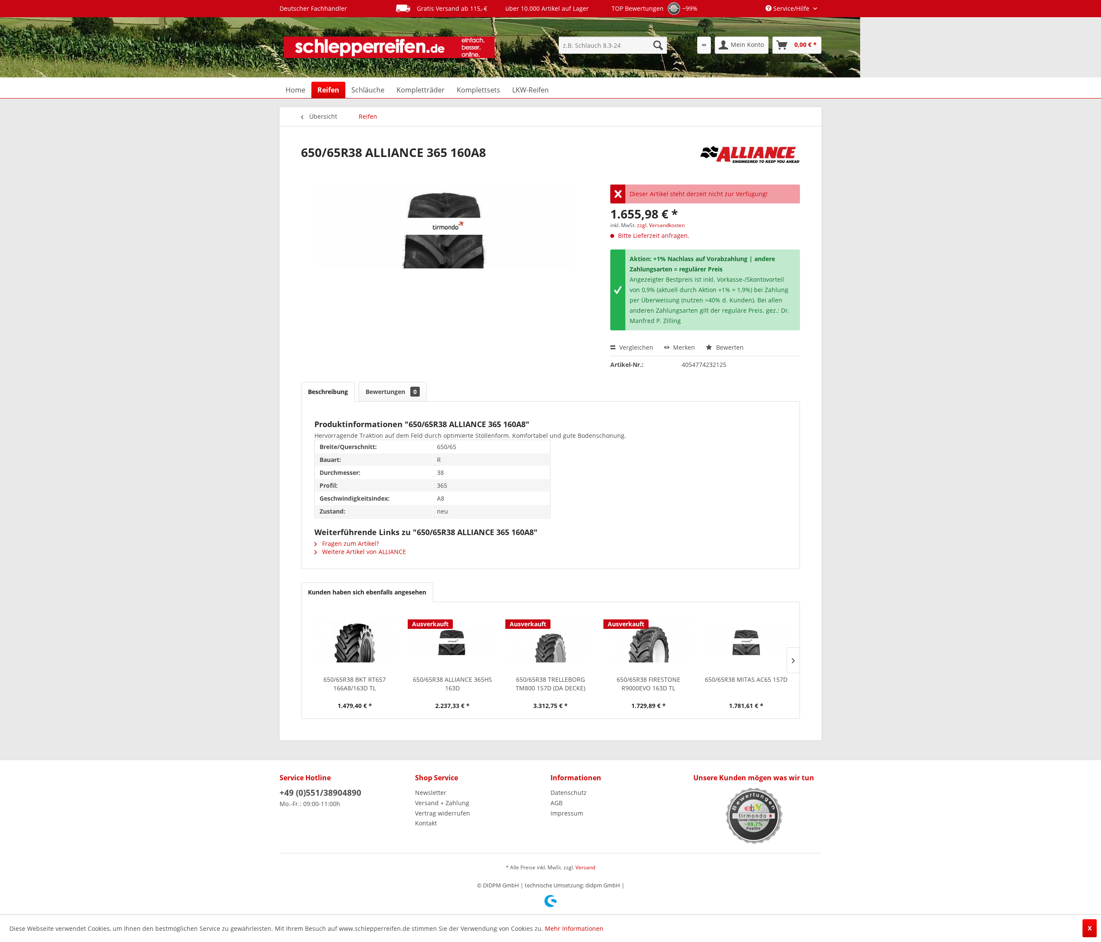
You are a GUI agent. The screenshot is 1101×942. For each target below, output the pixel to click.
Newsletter (430, 792)
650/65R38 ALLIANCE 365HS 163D (452, 683)
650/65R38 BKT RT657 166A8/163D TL (354, 683)
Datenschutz (568, 792)
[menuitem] (613, 45)
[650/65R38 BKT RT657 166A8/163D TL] (355, 641)
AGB (556, 803)
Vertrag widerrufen (442, 813)
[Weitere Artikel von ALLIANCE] (750, 161)
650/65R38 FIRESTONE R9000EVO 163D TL (648, 683)
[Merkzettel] (704, 45)
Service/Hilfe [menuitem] (791, 8)
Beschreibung (328, 392)
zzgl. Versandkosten (661, 225)
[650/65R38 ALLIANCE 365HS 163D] (453, 641)
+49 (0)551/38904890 (320, 792)
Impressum (566, 813)
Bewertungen (391, 392)
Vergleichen (635, 347)
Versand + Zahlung (442, 803)
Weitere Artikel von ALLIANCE (363, 552)
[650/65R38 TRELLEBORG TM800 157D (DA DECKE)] (550, 641)
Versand (585, 867)
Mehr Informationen (574, 928)
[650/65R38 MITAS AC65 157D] (746, 641)
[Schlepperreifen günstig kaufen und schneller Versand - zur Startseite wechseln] (389, 47)
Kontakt (426, 823)
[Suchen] (658, 45)
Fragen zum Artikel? (349, 543)
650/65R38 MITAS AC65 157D (746, 679)
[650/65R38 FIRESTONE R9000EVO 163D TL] (648, 641)
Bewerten (729, 347)
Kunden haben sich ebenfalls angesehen (367, 592)
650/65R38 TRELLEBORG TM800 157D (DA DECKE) (550, 683)
